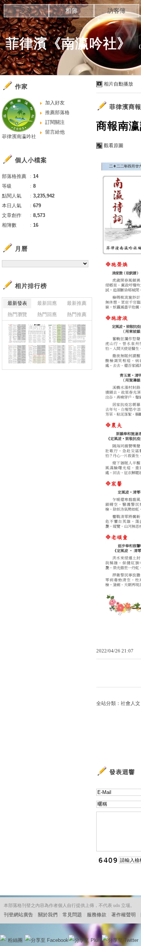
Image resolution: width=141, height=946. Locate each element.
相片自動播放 (118, 84)
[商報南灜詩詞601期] (57, 333)
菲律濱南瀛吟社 (19, 136)
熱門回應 (47, 314)
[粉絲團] (3, 938)
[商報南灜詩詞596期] (77, 354)
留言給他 (55, 132)
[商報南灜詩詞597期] (57, 354)
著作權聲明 (123, 914)
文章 (26, 11)
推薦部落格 (57, 112)
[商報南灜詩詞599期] (17, 354)
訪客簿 (117, 11)
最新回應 (47, 303)
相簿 (71, 11)
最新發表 (17, 303)
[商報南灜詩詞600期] (77, 333)
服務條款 (96, 914)
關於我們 (48, 914)
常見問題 (72, 914)
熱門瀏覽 (17, 314)
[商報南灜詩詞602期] (37, 333)
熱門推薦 (76, 314)
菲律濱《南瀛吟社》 (68, 43)
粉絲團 (15, 940)
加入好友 (55, 102)
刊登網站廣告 (18, 914)
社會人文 (130, 703)
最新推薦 (76, 303)
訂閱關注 (55, 122)
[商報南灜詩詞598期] (37, 354)
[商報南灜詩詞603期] (17, 333)
